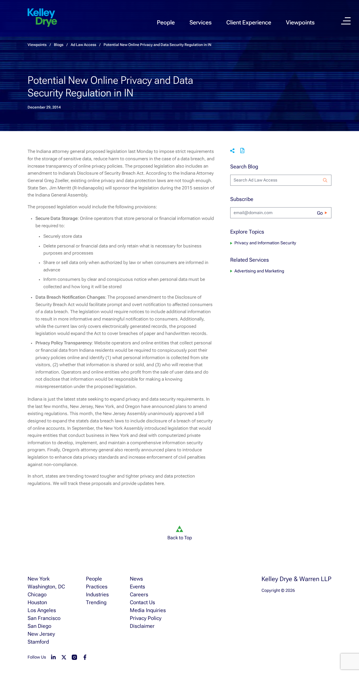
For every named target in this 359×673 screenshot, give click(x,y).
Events (137, 586)
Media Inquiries (148, 610)
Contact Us (142, 602)
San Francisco (44, 618)
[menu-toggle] (346, 21)
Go (320, 213)
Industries (97, 594)
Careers (139, 594)
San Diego (39, 626)
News (136, 579)
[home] (42, 17)
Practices (96, 586)
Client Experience (248, 22)
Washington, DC (46, 586)
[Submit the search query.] (325, 180)
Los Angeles (42, 610)
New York (39, 579)
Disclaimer (142, 626)
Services (200, 22)
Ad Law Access (83, 45)
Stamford (38, 642)
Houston (37, 602)
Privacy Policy (145, 618)
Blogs (58, 45)
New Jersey (41, 634)
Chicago (37, 594)
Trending (96, 602)
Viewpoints (300, 22)
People (166, 22)
